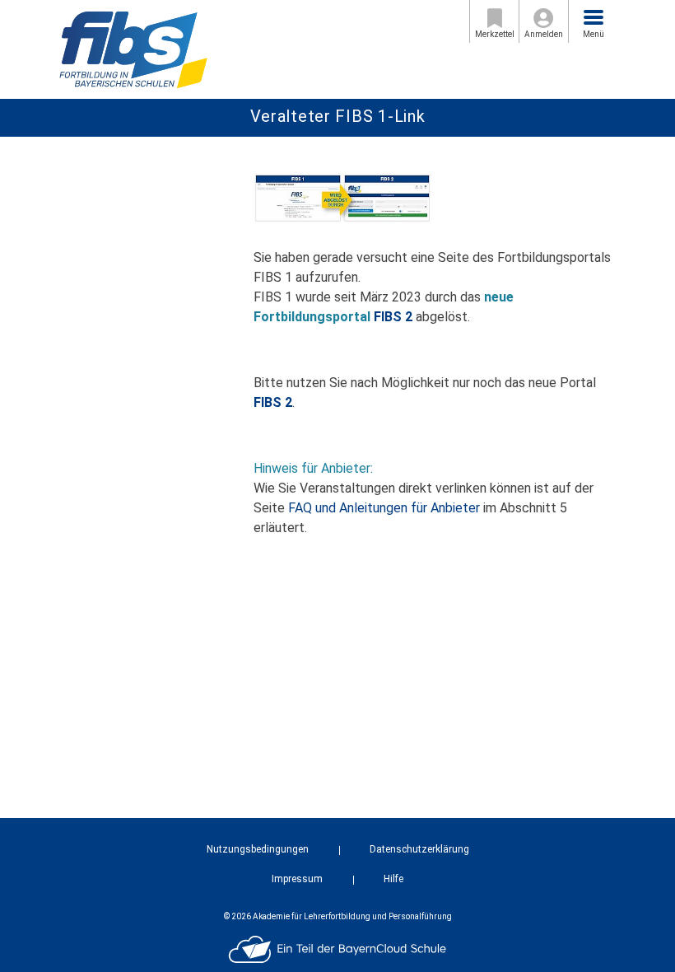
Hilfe (393, 879)
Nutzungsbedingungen (258, 849)
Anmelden (543, 34)
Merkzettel (494, 34)
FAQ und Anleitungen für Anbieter (384, 508)
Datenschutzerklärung (419, 849)
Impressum (297, 879)
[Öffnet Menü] (593, 17)
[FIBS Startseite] (133, 48)
